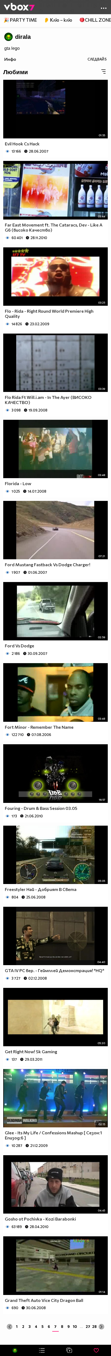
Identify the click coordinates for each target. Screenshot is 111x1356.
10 (75, 1326)
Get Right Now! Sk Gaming (31, 1051)
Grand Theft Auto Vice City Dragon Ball (44, 1300)
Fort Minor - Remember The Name (39, 727)
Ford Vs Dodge (19, 645)
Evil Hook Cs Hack (22, 143)
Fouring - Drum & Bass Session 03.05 (41, 808)
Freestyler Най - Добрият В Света (41, 889)
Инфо (10, 59)
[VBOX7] (19, 7)
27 (88, 1326)
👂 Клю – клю (58, 20)
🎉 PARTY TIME (20, 20)
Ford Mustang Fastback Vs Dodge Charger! (47, 564)
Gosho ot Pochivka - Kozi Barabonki (40, 1218)
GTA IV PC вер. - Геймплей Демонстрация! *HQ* (54, 970)
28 (94, 1326)
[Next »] (101, 1326)
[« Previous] (9, 1326)
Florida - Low (18, 483)
